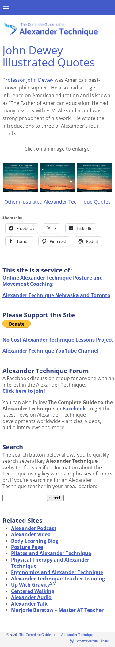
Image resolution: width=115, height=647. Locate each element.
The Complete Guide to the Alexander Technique (56, 635)
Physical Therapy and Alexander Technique (50, 562)
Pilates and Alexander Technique (51, 553)
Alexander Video (31, 534)
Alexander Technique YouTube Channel (50, 350)
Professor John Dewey (27, 80)
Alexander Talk (29, 603)
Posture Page (27, 547)
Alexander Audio (31, 597)
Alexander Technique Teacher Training (58, 578)
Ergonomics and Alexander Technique (57, 572)
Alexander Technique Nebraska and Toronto (56, 295)
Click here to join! (23, 391)
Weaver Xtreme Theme (93, 641)
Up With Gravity (33, 584)
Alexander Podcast (33, 528)
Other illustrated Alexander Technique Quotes (57, 201)
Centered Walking (32, 591)
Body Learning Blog (34, 540)
